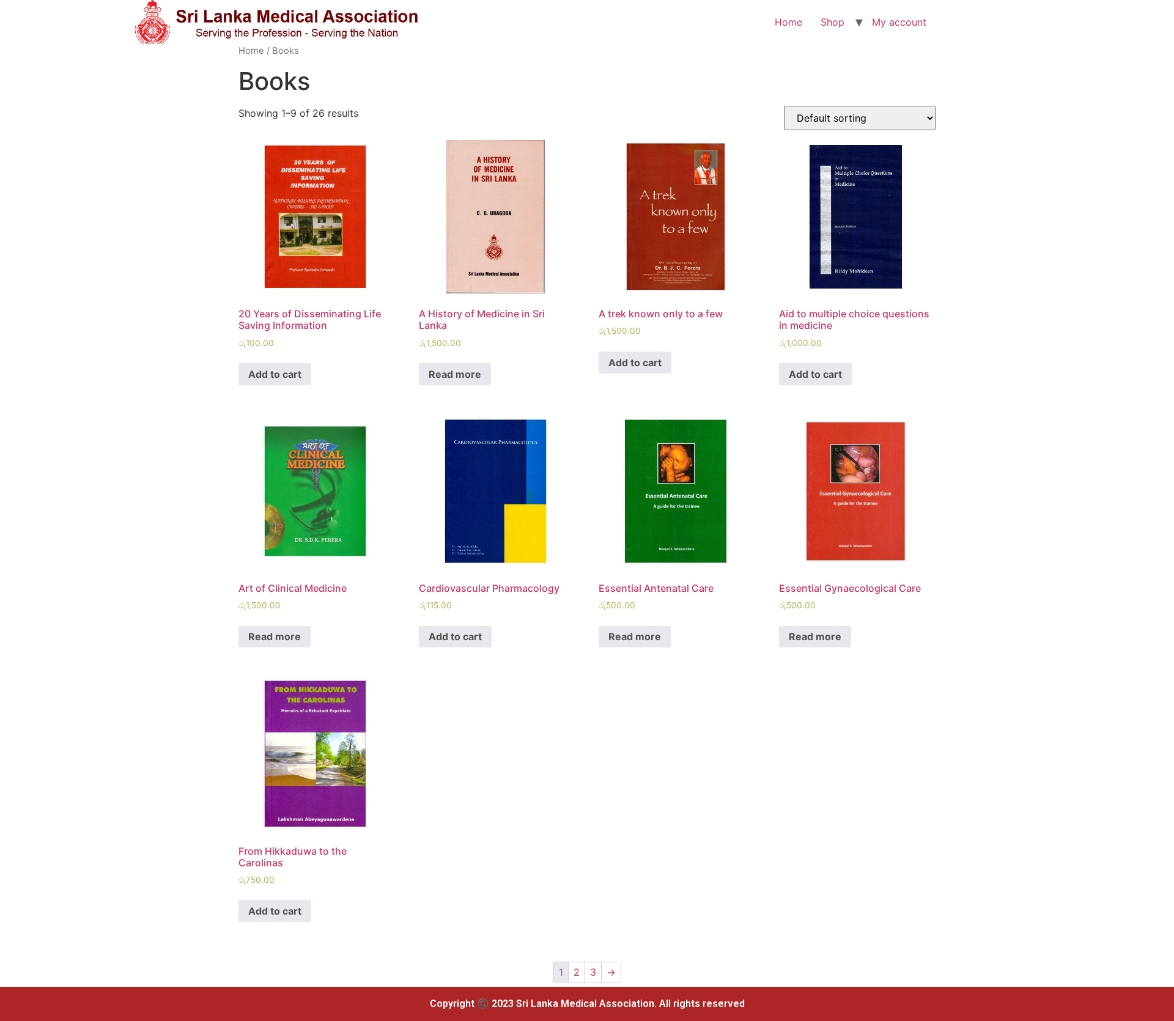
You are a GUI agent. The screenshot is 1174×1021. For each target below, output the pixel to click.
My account (899, 22)
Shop (832, 22)
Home (788, 22)
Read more (455, 374)
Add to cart (274, 374)
